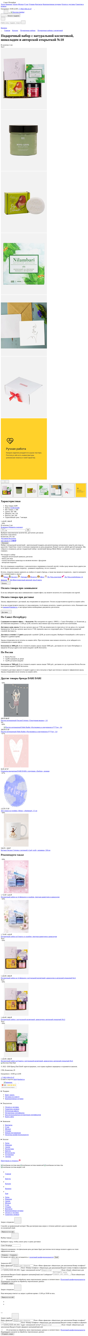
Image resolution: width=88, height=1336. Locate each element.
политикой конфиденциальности (41, 1257)
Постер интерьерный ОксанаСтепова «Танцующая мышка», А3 (24, 720)
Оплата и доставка (68, 4)
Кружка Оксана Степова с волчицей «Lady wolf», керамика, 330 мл (25, 850)
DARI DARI (14, 508)
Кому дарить (9, 1095)
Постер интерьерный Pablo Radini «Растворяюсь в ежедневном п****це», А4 (29, 732)
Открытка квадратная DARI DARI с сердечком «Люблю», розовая (25, 771)
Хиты (3, 4)
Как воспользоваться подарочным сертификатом (23, 1115)
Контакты (38, 4)
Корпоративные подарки (52, 4)
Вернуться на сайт (8, 1297)
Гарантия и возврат (12, 1109)
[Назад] (3, 18)
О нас (26, 4)
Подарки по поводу (12, 1097)
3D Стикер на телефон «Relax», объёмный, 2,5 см (19, 811)
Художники (9, 1155)
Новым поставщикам (13, 1133)
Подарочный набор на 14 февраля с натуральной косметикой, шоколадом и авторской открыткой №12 (38, 978)
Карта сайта (9, 1117)
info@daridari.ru (19, 1079)
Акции (15, 4)
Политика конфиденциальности (17, 1135)
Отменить (5, 1255)
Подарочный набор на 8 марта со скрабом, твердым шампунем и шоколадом (29, 936)
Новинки (8, 4)
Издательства (10, 1153)
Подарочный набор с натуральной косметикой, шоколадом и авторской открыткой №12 (33, 1019)
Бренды (8, 1151)
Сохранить (13, 1255)
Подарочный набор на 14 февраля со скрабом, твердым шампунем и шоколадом (30, 897)
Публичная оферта (12, 1111)
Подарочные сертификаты (14, 1113)
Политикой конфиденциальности (73, 1279)
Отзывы (32, 4)
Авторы (8, 1156)
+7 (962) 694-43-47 (25, 9)
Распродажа (9, 1149)
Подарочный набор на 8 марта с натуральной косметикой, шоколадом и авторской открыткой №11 (37, 1061)
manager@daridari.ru (10, 607)
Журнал (21, 4)
